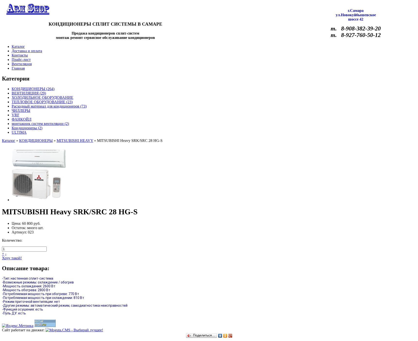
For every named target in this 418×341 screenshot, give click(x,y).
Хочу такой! (12, 258)
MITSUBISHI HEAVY (75, 140)
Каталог (8, 140)
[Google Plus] (230, 336)
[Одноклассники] (225, 336)
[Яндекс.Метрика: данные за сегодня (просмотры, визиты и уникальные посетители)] (17, 326)
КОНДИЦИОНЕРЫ (36, 140)
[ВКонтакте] (220, 336)
